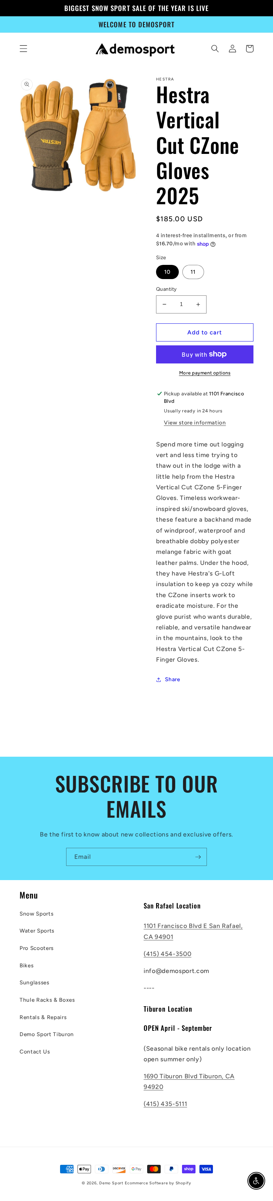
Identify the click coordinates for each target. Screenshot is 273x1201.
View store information (195, 422)
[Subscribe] (198, 857)
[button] (23, 48)
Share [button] (172, 679)
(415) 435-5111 (165, 1103)
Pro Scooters (37, 948)
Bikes (26, 965)
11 (193, 271)
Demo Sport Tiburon (47, 1034)
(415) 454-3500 (167, 953)
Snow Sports (36, 913)
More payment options (205, 373)
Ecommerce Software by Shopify (158, 1183)
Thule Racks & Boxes (47, 999)
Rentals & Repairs (43, 1017)
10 (167, 271)
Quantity (166, 289)
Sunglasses (34, 982)
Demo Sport (111, 1183)
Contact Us (35, 1051)
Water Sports (37, 930)
